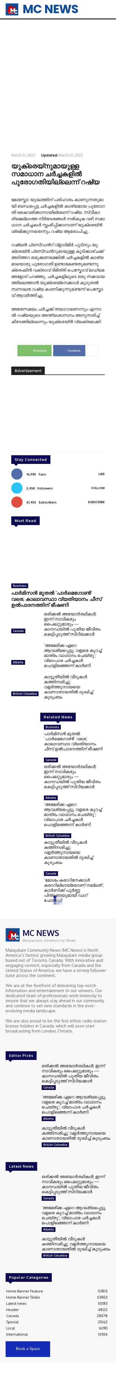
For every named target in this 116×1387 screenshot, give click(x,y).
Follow (98, 488)
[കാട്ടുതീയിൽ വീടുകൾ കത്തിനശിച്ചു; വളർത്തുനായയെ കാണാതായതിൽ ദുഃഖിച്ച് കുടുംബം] (25, 686)
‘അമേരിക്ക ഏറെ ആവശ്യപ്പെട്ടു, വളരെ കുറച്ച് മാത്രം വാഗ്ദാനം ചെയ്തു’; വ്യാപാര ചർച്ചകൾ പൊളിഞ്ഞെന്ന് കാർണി (73, 655)
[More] (93, 350)
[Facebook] (10, 1041)
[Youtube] (33, 1041)
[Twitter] (25, 1041)
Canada (18, 631)
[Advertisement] (58, 85)
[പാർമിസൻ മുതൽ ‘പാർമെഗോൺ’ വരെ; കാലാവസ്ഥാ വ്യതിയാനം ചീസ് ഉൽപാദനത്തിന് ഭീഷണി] (58, 556)
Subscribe (96, 502)
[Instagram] (17, 1041)
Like (102, 474)
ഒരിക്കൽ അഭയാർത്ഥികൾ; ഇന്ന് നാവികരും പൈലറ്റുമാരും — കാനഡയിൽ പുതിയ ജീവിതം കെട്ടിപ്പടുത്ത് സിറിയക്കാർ (72, 624)
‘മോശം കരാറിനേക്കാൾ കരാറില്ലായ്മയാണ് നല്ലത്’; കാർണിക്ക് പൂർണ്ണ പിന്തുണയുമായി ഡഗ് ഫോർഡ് (74, 890)
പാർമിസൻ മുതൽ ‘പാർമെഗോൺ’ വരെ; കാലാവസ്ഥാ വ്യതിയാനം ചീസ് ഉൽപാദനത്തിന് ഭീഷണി (56, 599)
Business (19, 586)
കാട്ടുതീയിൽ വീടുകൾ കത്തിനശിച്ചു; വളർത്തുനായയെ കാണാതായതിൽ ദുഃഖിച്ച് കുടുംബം (68, 687)
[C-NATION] (58, 417)
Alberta (18, 662)
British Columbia (25, 694)
